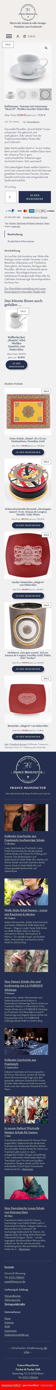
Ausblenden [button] (46, 1385)
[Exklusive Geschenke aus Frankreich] (26, 1050)
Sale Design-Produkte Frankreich (30, 223)
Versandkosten (33, 121)
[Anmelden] (17, 36)
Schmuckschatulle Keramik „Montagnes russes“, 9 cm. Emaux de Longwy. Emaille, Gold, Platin (28, 511)
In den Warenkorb (34, 197)
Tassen (46, 223)
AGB (7, 1326)
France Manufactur (28, 787)
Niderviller (16, 226)
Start (6, 744)
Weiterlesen (27, 1169)
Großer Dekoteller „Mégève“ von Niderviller (28, 583)
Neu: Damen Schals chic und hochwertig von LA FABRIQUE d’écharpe (23, 985)
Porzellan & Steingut (31, 217)
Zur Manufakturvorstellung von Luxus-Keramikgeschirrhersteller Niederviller (25, 289)
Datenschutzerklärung (16, 1334)
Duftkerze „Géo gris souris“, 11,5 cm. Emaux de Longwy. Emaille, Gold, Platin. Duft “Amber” (28, 655)
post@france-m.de (14, 1281)
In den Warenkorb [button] (16, 365)
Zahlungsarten (12, 1299)
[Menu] (9, 36)
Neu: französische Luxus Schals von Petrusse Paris (24, 1210)
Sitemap (9, 1322)
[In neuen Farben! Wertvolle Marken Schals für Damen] (26, 1114)
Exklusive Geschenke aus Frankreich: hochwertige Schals (24, 838)
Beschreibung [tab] (14, 234)
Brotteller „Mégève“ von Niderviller (28, 725)
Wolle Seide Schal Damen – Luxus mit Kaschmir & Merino (25, 912)
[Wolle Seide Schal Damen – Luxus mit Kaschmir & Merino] (26, 902)
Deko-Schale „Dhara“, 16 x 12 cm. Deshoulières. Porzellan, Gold (28, 439)
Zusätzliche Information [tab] (20, 241)
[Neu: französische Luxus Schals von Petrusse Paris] (26, 1188)
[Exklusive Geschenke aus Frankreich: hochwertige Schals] (26, 818)
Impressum (10, 1330)
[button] (46, 48)
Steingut (43, 217)
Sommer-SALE (11, 1385)
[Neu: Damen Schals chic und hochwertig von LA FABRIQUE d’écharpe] (26, 961)
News (7, 1318)
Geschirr (12, 223)
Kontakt (9, 1266)
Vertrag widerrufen (14, 1304)
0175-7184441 (16, 1277)
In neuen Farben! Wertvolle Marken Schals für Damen (21, 1130)
